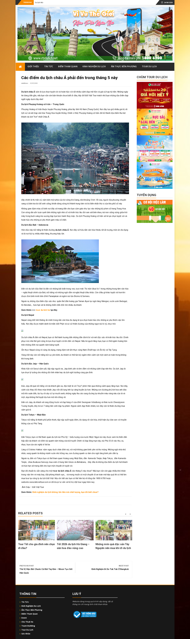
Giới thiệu (33, 66)
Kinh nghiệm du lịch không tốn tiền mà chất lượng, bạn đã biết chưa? (65, 492)
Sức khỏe (25, 633)
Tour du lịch (149, 66)
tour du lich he (43, 310)
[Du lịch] (20, 67)
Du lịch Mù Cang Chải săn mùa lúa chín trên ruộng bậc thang (57, 2)
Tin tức (48, 66)
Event (24, 618)
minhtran (24, 83)
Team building (28, 626)
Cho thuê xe (27, 622)
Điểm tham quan (67, 66)
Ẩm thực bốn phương (124, 66)
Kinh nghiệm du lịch (94, 66)
